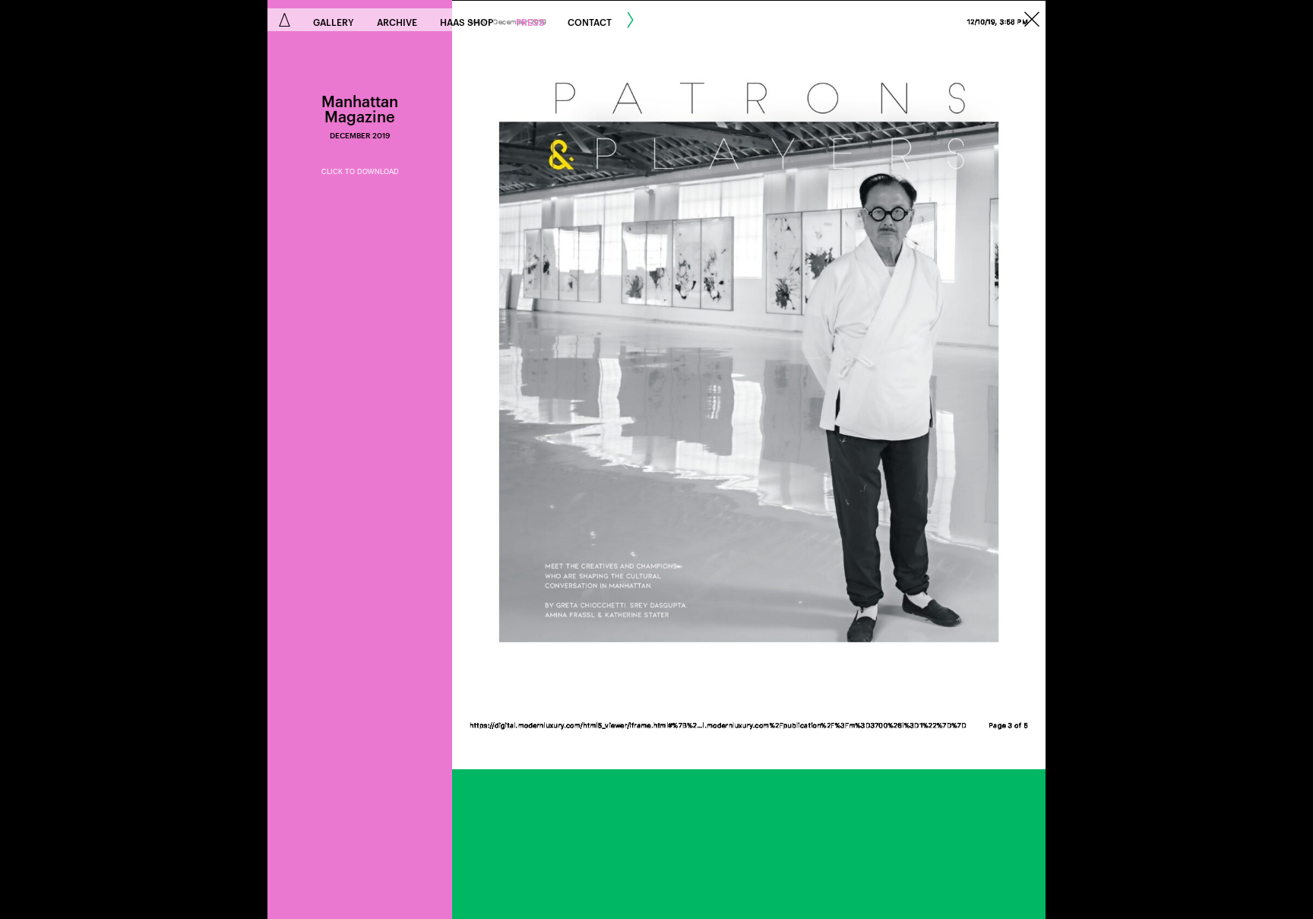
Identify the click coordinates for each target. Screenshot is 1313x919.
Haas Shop (466, 21)
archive (397, 21)
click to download (360, 172)
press (530, 21)
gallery (333, 21)
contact (590, 21)
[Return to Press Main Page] (1031, 20)
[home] (284, 20)
